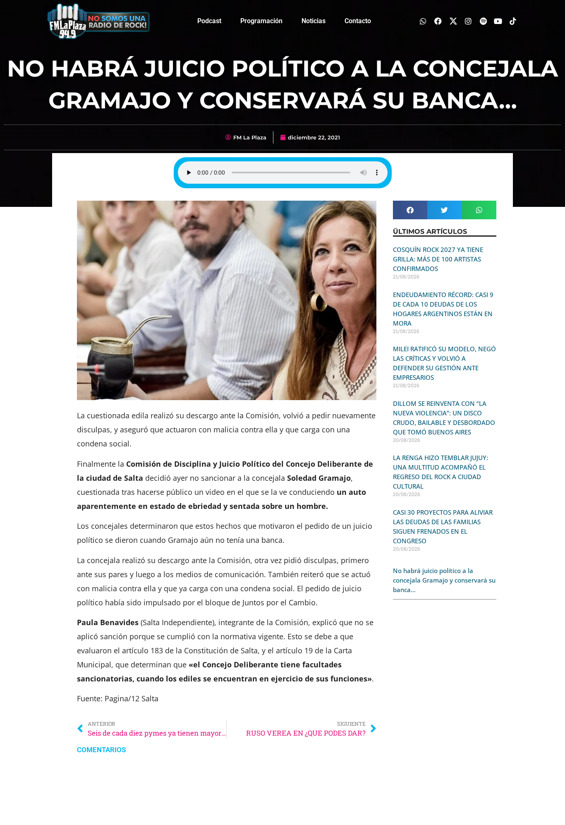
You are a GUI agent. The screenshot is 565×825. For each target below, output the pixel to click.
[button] (410, 210)
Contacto (358, 21)
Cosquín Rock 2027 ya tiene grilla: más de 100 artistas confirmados (438, 259)
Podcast (209, 21)
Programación (261, 21)
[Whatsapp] (423, 21)
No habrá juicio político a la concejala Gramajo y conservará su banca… (444, 580)
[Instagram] (468, 21)
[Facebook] (438, 21)
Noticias (314, 21)
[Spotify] (483, 21)
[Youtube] (498, 21)
